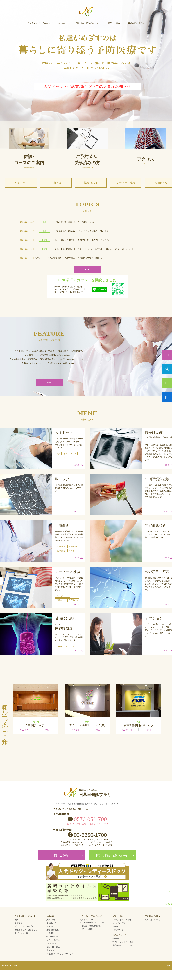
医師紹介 (18, 923)
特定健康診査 (52, 936)
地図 (47, 730)
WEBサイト (25, 730)
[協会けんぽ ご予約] (167, 369)
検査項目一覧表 (53, 947)
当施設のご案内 (113, 23)
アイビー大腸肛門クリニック (124, 942)
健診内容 (62, 23)
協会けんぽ (91, 182)
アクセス (116, 926)
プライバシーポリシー (9, 966)
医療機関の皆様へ (136, 23)
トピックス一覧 (21, 933)
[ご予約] (167, 355)
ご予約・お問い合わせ (121, 919)
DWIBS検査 (51, 943)
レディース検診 (125, 182)
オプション (51, 950)
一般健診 (50, 933)
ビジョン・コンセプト (24, 926)
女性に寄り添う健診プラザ (26, 930)
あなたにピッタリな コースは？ (59, 954)
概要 (17, 919)
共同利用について (152, 919)
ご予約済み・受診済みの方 (86, 23)
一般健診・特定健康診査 (90, 926)
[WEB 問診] (167, 397)
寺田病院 (116, 938)
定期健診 (56, 182)
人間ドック (21, 182)
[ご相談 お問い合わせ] (167, 383)
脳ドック (50, 926)
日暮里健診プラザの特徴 (39, 23)
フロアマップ (118, 930)
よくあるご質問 (119, 923)
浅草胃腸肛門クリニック (122, 945)
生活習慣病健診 (53, 930)
